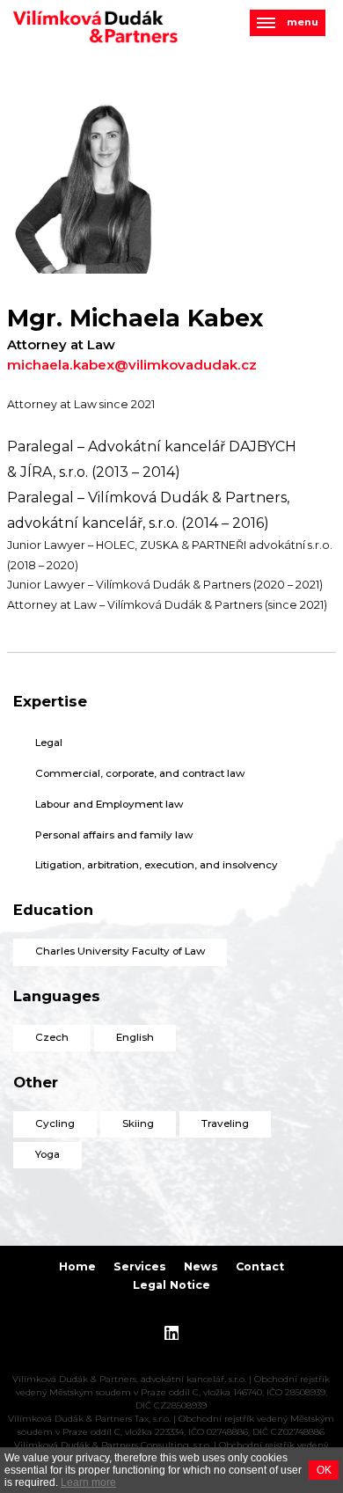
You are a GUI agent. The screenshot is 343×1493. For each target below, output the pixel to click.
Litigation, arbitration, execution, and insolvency (156, 865)
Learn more (88, 1482)
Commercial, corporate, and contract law (139, 773)
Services (139, 1266)
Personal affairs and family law (114, 835)
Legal (48, 742)
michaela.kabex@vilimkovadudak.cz (132, 365)
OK (324, 1470)
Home (77, 1266)
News (201, 1266)
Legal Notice (171, 1285)
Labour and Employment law (109, 804)
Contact (260, 1266)
